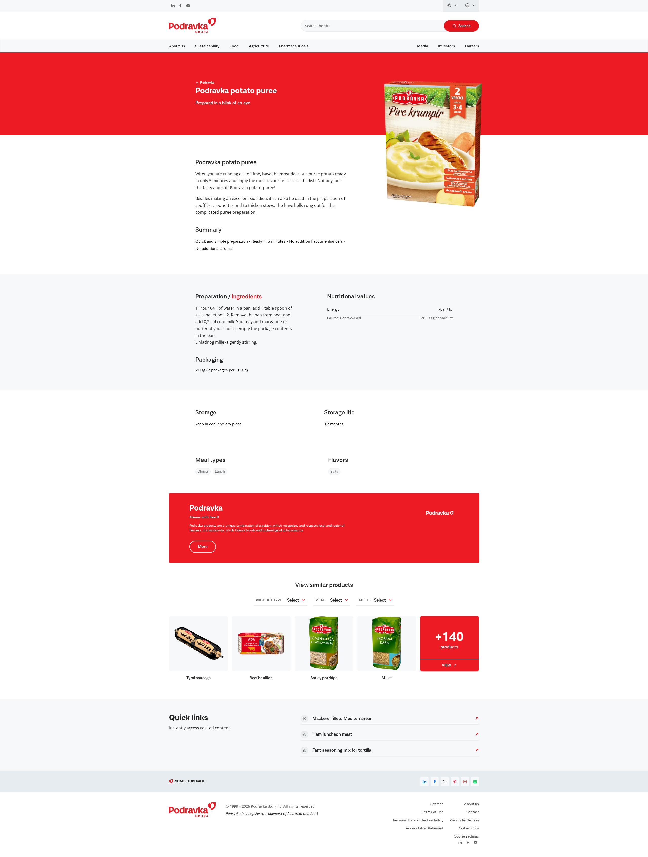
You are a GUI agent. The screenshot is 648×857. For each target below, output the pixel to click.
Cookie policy (468, 828)
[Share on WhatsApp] (475, 781)
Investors (446, 46)
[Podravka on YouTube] (188, 6)
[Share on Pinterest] (455, 781)
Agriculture (259, 46)
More (202, 547)
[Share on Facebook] (435, 781)
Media (422, 46)
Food (234, 46)
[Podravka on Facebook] (180, 6)
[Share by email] (465, 781)
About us (177, 46)
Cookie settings (466, 836)
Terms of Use (432, 812)
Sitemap (436, 804)
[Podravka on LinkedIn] (173, 6)
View (446, 665)
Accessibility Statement (424, 828)
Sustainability (207, 46)
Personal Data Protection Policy (418, 820)
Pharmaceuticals (294, 46)
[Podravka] (192, 32)
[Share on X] (445, 781)
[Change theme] (452, 6)
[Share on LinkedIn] (424, 781)
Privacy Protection (464, 820)
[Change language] (470, 6)
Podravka (207, 82)
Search (464, 26)
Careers (472, 46)
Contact (472, 812)
